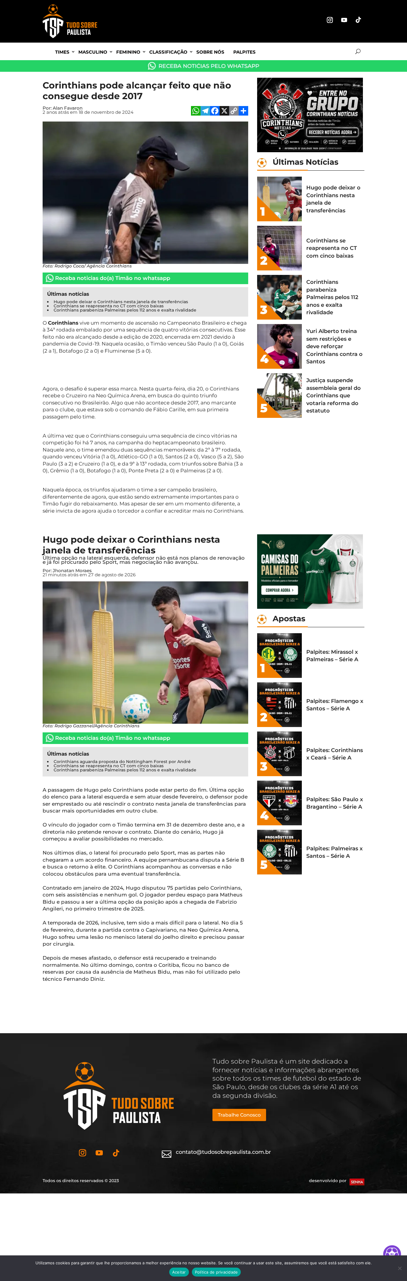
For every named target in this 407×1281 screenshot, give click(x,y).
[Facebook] (215, 111)
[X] (224, 111)
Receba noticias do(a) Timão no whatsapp (112, 278)
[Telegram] (205, 111)
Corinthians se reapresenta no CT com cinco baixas (109, 306)
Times (62, 52)
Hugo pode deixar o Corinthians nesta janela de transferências (121, 301)
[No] (400, 1268)
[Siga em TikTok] (358, 20)
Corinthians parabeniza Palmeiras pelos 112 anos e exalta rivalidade (125, 310)
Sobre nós (210, 52)
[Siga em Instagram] (330, 20)
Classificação (168, 52)
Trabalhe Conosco (239, 1115)
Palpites (244, 52)
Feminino (128, 52)
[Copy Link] (234, 111)
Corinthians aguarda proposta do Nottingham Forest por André (122, 761)
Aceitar (179, 1272)
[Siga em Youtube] (344, 20)
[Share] (243, 111)
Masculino (92, 52)
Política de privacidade (216, 1272)
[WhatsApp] (196, 111)
